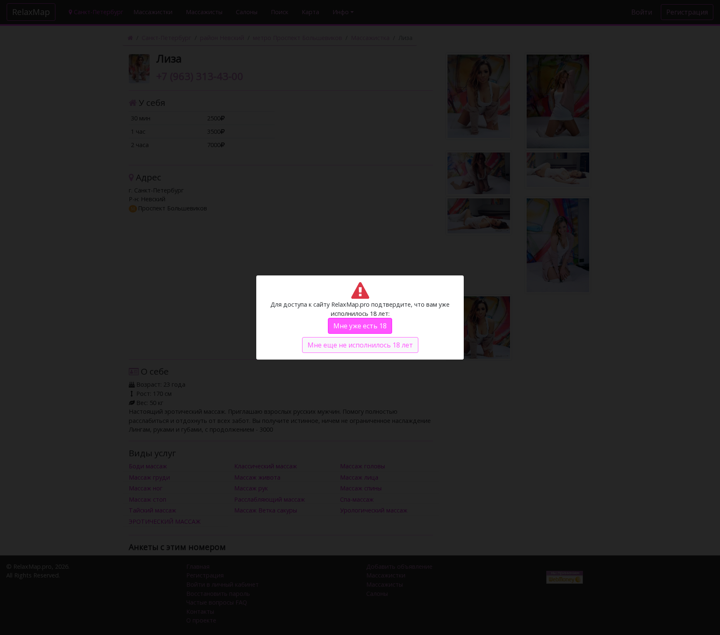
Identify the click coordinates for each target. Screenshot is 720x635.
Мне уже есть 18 (360, 325)
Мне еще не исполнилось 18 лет (360, 345)
